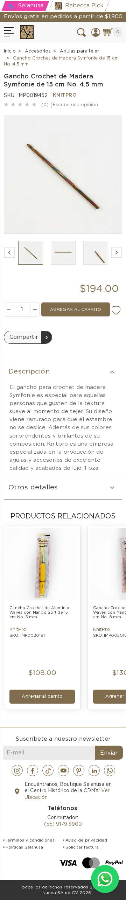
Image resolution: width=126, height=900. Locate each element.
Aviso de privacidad (86, 840)
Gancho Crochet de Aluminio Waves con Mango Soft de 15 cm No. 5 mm (40, 612)
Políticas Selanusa (24, 847)
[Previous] (9, 252)
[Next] (116, 252)
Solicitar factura (82, 847)
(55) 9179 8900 (63, 824)
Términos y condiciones (30, 840)
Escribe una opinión (75, 105)
